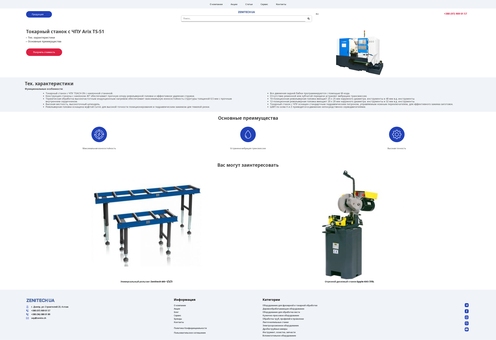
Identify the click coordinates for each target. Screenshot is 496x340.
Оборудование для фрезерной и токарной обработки (290, 305)
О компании (216, 4)
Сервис (264, 4)
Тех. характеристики (41, 37)
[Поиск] (308, 19)
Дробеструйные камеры (275, 328)
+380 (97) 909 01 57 (455, 13)
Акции (234, 4)
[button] (44, 52)
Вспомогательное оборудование (279, 335)
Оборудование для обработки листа (281, 312)
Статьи (249, 4)
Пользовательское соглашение (190, 332)
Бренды (178, 318)
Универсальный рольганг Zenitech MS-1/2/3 (146, 281)
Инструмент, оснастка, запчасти (279, 332)
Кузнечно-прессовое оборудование (281, 315)
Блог (176, 312)
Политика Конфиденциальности (190, 328)
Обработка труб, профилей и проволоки (283, 318)
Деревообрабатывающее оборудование (283, 308)
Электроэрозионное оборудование (281, 325)
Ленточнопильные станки (276, 322)
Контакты (281, 4)
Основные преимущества (44, 41)
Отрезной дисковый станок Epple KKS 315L (349, 281)
